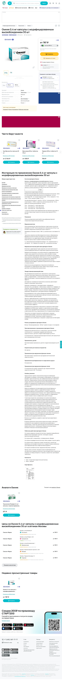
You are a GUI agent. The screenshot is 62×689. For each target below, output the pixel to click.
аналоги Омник (56, 487)
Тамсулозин (24, 92)
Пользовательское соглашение (53, 644)
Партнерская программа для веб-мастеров (29, 650)
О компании (26, 641)
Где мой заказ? (39, 643)
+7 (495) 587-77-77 (11, 639)
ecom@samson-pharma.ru (20, 676)
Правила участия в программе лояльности (54, 649)
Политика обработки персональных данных (54, 647)
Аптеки (32, 7)
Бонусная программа (22, 7)
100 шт (16, 84)
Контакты (26, 648)
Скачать (24, 673)
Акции (12, 7)
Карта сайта (39, 648)
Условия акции (6, 621)
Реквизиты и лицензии (54, 641)
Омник (22, 90)
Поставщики (26, 646)
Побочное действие (23, 109)
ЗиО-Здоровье (24, 98)
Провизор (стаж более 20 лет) (12, 233)
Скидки (6, 7)
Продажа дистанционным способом (52, 653)
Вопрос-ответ (39, 645)
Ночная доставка (40, 641)
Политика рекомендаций (54, 655)
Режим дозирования (13, 109)
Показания (5, 109)
